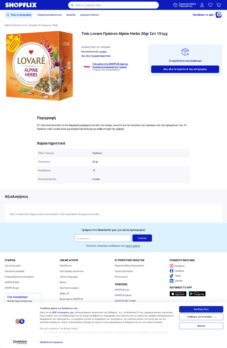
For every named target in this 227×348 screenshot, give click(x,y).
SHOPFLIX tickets (123, 295)
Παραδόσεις (66, 265)
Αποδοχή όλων (201, 309)
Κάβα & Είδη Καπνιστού (16, 25)
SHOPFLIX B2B (12, 282)
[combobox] (113, 5)
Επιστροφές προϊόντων (72, 271)
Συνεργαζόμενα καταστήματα (19, 277)
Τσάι (55, 25)
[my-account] (202, 5)
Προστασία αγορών (69, 288)
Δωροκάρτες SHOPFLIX (71, 299)
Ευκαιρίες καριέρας (15, 271)
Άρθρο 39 (64, 293)
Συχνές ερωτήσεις (124, 271)
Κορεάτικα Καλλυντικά (50, 15)
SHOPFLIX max (122, 290)
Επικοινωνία (121, 277)
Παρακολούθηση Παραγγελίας (129, 265)
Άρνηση (201, 326)
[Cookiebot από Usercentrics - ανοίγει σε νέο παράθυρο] (20, 342)
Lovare (103, 51)
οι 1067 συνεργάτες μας (61, 312)
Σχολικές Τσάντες (89, 15)
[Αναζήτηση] (72, 5)
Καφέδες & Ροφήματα (40, 25)
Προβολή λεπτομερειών (51, 342)
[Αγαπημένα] (210, 5)
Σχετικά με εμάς (13, 265)
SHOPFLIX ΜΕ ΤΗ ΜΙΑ (125, 301)
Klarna (63, 282)
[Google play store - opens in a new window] (197, 294)
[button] (219, 5)
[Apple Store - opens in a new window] (179, 294)
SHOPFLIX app (12, 288)
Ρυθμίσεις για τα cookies (200, 317)
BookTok (71, 15)
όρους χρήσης (133, 246)
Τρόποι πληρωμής (69, 277)
